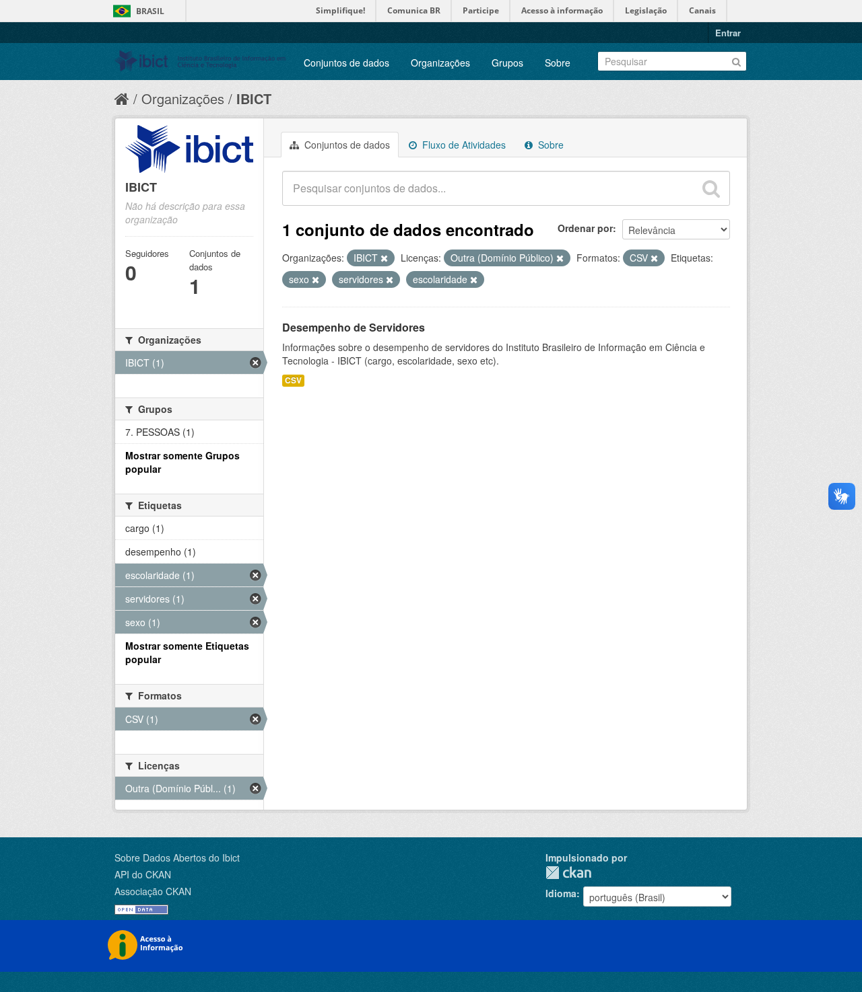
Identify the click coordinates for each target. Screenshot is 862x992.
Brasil (150, 11)
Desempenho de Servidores (353, 327)
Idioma (560, 893)
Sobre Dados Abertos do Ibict (177, 857)
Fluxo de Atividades (463, 144)
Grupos (507, 62)
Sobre (557, 62)
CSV (293, 380)
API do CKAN (142, 874)
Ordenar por (585, 228)
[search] (711, 188)
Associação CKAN (152, 891)
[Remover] (384, 258)
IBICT (253, 98)
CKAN (568, 873)
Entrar (728, 32)
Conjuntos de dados (346, 62)
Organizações (440, 62)
